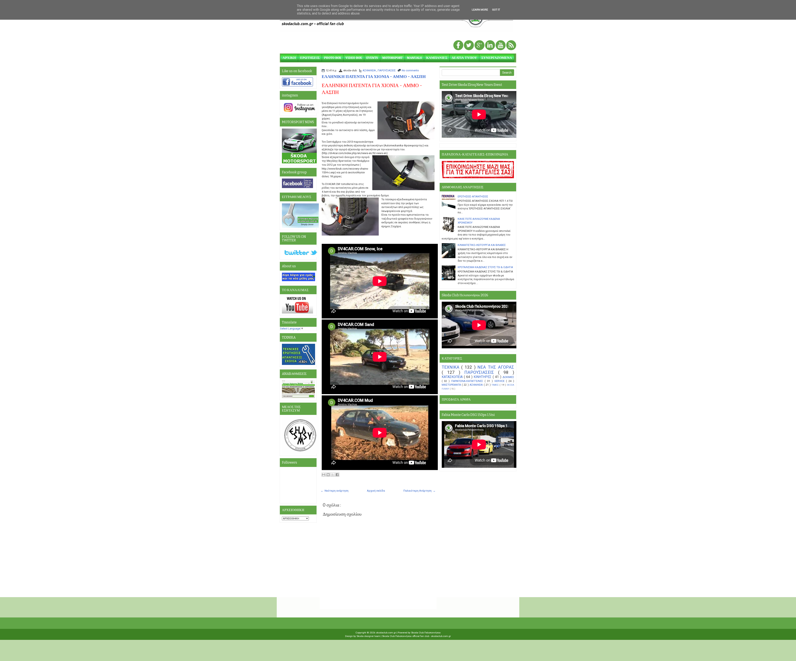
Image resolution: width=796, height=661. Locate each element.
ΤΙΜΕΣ (495, 384)
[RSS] (511, 45)
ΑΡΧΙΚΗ (289, 58)
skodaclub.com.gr (386, 632)
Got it (496, 9)
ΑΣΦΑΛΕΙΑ (369, 70)
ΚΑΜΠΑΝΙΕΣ (436, 58)
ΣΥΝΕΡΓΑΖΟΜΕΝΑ (496, 58)
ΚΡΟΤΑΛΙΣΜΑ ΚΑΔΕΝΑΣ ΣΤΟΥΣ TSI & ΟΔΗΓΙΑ (485, 267)
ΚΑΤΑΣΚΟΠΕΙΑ (453, 377)
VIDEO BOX (354, 58)
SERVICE (500, 381)
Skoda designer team (369, 636)
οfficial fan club (421, 636)
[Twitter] (469, 45)
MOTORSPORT (392, 58)
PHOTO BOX (332, 58)
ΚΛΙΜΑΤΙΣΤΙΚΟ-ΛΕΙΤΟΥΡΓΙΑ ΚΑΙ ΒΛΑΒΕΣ (482, 245)
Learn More (480, 9)
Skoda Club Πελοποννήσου (426, 632)
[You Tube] (501, 45)
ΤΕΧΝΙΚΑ (451, 367)
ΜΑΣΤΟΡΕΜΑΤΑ (452, 384)
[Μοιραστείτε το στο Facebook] (337, 475)
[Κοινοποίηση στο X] (333, 475)
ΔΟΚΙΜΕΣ (508, 377)
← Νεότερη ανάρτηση (334, 490)
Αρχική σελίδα (376, 490)
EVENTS (372, 58)
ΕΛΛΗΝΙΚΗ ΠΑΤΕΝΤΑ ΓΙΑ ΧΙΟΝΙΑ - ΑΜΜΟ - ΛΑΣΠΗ (374, 76)
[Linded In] (490, 45)
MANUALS (414, 58)
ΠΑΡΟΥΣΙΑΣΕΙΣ (387, 70)
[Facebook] (458, 45)
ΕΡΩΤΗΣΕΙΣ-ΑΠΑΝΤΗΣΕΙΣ (473, 196)
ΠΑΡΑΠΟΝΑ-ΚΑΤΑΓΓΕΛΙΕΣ (468, 381)
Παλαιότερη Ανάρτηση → (419, 490)
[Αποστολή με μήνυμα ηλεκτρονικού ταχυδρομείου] (324, 475)
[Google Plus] (479, 45)
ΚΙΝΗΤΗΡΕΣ (483, 377)
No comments (410, 70)
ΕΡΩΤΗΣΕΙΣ (310, 58)
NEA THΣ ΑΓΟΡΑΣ (495, 367)
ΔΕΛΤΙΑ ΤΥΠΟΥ (464, 58)
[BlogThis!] (328, 475)
